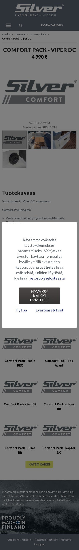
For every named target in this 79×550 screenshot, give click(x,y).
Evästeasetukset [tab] (49, 310)
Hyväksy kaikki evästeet (39, 295)
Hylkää (21, 310)
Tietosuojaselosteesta (46, 278)
